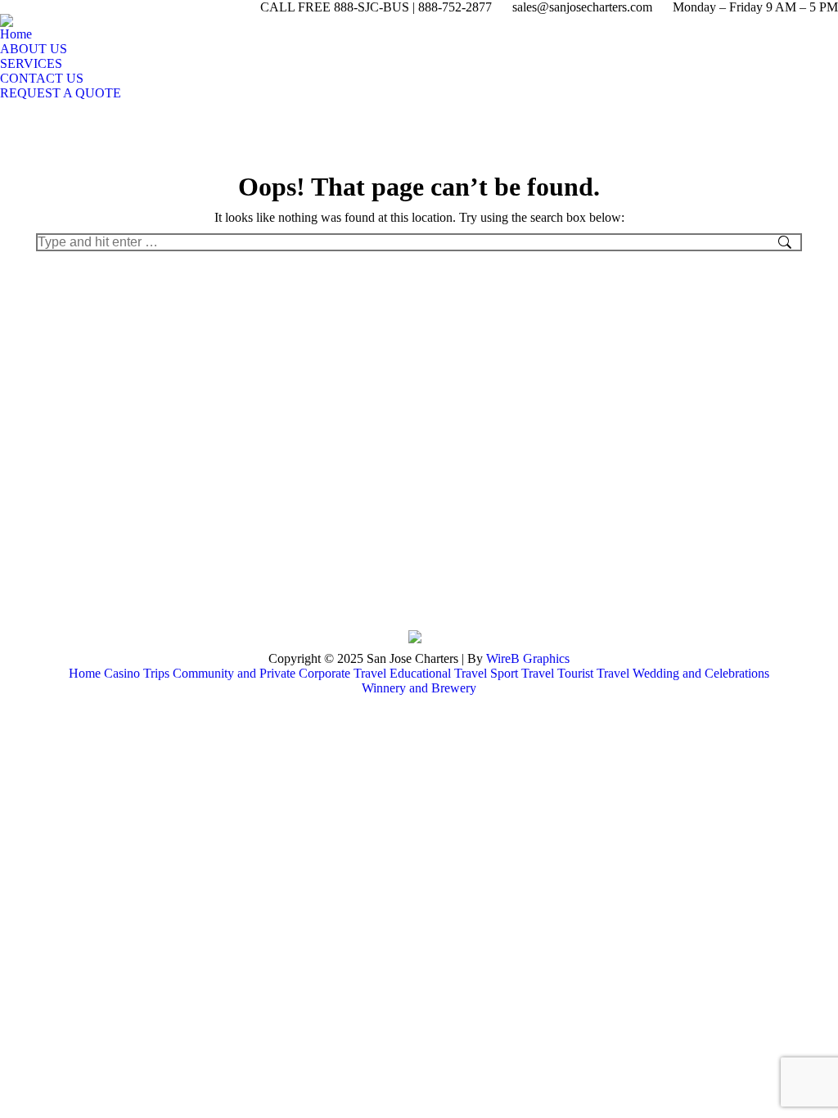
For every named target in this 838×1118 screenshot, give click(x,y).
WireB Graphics (528, 658)
